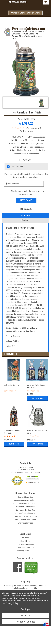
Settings (25, 609)
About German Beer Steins (25, 520)
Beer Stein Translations (25, 507)
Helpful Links (25, 541)
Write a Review (26, 131)
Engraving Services (25, 523)
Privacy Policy (12, 603)
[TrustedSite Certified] (32, 477)
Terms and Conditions (25, 548)
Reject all (25, 615)
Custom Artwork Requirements (25, 504)
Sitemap (25, 538)
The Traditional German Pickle (25, 516)
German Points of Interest (25, 513)
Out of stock (37, 398)
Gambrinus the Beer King (25, 510)
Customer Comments (25, 544)
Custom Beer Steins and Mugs (25, 500)
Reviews (25, 220)
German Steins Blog (25, 497)
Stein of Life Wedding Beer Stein (12, 432)
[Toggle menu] (4, 4)
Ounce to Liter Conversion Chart (25, 13)
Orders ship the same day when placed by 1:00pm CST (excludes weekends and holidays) (25, 587)
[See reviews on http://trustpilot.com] (31, 567)
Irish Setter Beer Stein (12, 385)
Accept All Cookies (25, 621)
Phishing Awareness (25, 551)
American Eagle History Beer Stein (36, 386)
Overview (25, 215)
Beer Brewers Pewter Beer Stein (37, 432)
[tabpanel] (13, 381)
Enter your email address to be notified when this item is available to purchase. (26, 175)
